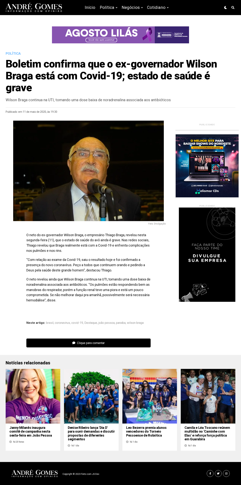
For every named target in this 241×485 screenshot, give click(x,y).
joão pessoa (106, 322)
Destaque (90, 322)
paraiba (121, 322)
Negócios (131, 7)
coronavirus (62, 322)
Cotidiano (156, 7)
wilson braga (135, 322)
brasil (49, 322)
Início (90, 7)
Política (107, 7)
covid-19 (77, 322)
